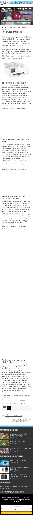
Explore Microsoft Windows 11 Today (13, 416)
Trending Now (12, 27)
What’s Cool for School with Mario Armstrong (19, 435)
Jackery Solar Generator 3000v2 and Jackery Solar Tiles (20, 475)
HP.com (21, 395)
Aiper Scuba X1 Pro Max (18, 460)
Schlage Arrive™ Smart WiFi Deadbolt (19, 468)
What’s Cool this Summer (18, 441)
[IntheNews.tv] (16, 2)
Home (5, 27)
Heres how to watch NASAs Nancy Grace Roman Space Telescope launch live (14, 492)
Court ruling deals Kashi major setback (13, 486)
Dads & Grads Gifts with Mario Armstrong (20, 449)
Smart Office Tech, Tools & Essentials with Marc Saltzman (19, 420)
